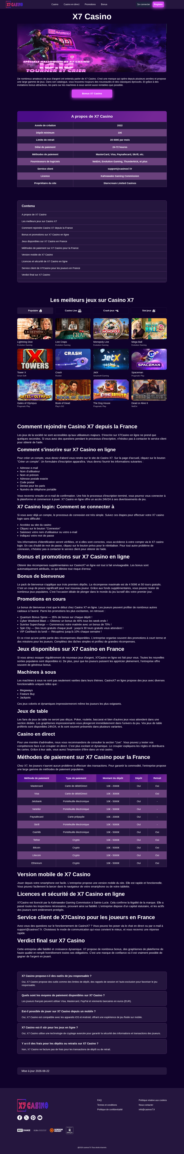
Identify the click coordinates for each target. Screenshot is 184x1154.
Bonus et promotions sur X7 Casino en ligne (45, 234)
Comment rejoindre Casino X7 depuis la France (47, 228)
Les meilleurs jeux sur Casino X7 (39, 221)
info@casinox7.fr (147, 1109)
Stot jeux (146, 310)
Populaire (33, 310)
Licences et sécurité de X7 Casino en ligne (44, 261)
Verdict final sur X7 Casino (36, 274)
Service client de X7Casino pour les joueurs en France (51, 268)
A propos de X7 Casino (34, 214)
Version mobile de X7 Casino (37, 254)
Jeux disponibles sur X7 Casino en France (44, 241)
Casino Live (71, 310)
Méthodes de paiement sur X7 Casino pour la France (50, 248)
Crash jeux (108, 310)
